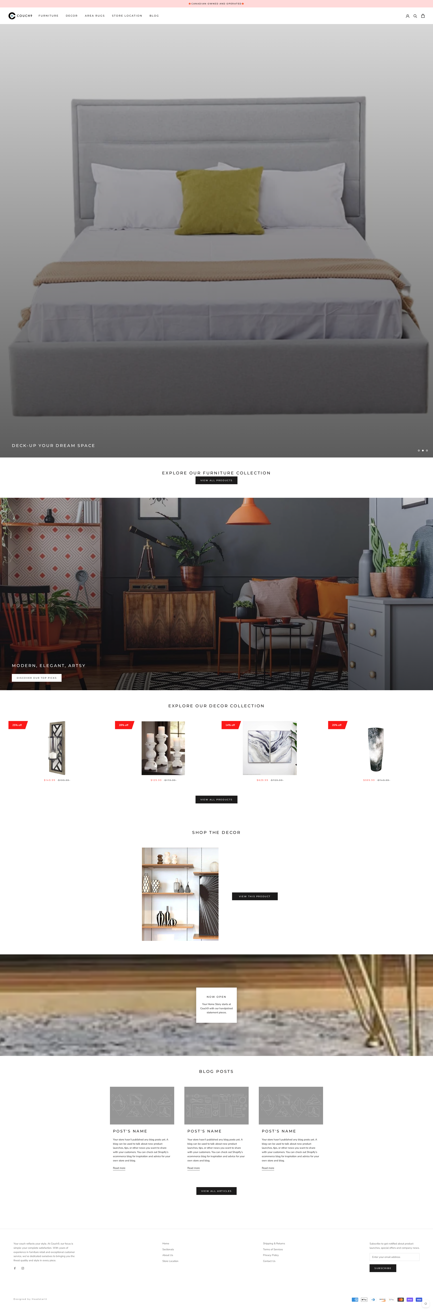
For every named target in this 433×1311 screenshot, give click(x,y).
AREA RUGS (95, 15)
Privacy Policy (271, 1014)
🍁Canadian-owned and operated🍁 (216, 3)
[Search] (415, 16)
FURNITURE (49, 15)
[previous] (102, 653)
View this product (255, 655)
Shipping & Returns (274, 1002)
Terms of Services (273, 1008)
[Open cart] (423, 16)
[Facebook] (15, 1027)
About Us (167, 1014)
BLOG (154, 15)
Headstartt (39, 1058)
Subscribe (382, 1027)
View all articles (216, 950)
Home (165, 1002)
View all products (216, 239)
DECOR (72, 15)
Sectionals (168, 1008)
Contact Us (269, 1020)
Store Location (127, 15)
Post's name (130, 890)
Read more (119, 927)
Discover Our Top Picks (37, 437)
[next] (331, 653)
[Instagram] (22, 1027)
